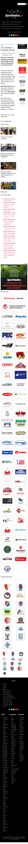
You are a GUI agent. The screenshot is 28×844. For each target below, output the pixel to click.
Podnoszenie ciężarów (13, 745)
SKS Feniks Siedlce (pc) (5, 785)
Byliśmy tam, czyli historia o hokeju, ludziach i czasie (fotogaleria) (8, 155)
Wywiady (4, 706)
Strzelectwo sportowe (13, 773)
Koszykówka (13, 726)
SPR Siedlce (5, 791)
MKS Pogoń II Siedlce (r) (5, 761)
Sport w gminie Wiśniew (16, 28)
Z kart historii (22, 757)
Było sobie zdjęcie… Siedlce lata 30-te (22, 85)
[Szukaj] (26, 4)
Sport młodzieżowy (13, 764)
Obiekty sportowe (6, 692)
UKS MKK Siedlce (5, 804)
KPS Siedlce (5, 719)
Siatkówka (13, 751)
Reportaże (21, 743)
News (20, 739)
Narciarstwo (13, 734)
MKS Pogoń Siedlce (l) (5, 747)
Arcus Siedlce (5, 717)
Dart (12, 721)
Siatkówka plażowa (13, 754)
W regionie (21, 748)
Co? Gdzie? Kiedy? (21, 723)
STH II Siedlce (4, 795)
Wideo (20, 753)
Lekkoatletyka (14, 729)
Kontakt (4, 687)
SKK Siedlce (5, 772)
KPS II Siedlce (4, 721)
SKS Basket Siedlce (5, 778)
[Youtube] (16, 35)
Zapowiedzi (21, 758)
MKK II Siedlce (4, 730)
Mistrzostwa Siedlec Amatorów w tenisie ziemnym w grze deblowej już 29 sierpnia (8, 174)
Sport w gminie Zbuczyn (6, 28)
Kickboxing (13, 724)
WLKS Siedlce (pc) (5, 823)
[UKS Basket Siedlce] (13, 658)
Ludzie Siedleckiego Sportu (21, 734)
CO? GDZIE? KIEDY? (6, 195)
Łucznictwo (13, 731)
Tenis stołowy (14, 779)
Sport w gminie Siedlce (6, 24)
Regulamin (5, 689)
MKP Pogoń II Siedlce (5, 740)
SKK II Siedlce (4, 775)
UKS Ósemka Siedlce (5, 807)
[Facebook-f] (9, 35)
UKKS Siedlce (5, 798)
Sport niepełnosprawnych (14, 768)
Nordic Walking (12, 737)
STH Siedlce (5, 793)
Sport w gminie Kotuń (15, 24)
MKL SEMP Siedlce (5, 733)
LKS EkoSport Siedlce (5, 725)
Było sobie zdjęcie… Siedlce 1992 (22, 103)
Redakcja (4, 684)
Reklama (4, 685)
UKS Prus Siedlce (5, 811)
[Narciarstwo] (4, 663)
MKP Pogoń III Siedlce (5, 744)
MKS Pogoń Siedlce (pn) (5, 751)
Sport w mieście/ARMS (7, 704)
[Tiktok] (18, 35)
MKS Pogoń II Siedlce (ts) (5, 768)
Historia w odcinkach (21, 730)
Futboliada (21, 727)
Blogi (20, 721)
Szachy (12, 777)
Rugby (12, 750)
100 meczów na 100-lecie (21, 718)
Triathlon (13, 781)
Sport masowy (13, 761)
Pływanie (13, 743)
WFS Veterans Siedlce (4, 815)
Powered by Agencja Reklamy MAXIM (17, 839)
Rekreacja (13, 748)
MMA (12, 733)
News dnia (21, 741)
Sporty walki (13, 770)
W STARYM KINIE (22, 77)
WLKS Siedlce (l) (5, 819)
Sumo (12, 775)
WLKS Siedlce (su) (5, 826)
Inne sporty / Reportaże (21, 745)
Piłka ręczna (13, 741)
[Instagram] (14, 35)
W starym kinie (21, 751)
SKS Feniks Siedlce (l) (5, 781)
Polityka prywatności (7, 690)
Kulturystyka (13, 727)
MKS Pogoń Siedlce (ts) (5, 764)
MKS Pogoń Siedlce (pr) (5, 754)
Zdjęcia (20, 760)
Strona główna (3, 44)
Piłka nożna (13, 739)
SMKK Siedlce (4, 788)
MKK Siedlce (5, 727)
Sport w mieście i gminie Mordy (18, 26)
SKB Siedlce (5, 770)
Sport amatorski (13, 757)
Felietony (21, 726)
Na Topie (21, 738)
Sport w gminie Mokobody (7, 26)
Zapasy (12, 782)
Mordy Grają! (4, 191)
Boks (12, 717)
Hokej (12, 722)
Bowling (12, 719)
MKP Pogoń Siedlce (5, 737)
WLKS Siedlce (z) (5, 830)
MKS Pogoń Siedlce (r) (5, 757)
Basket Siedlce (4, 800)
